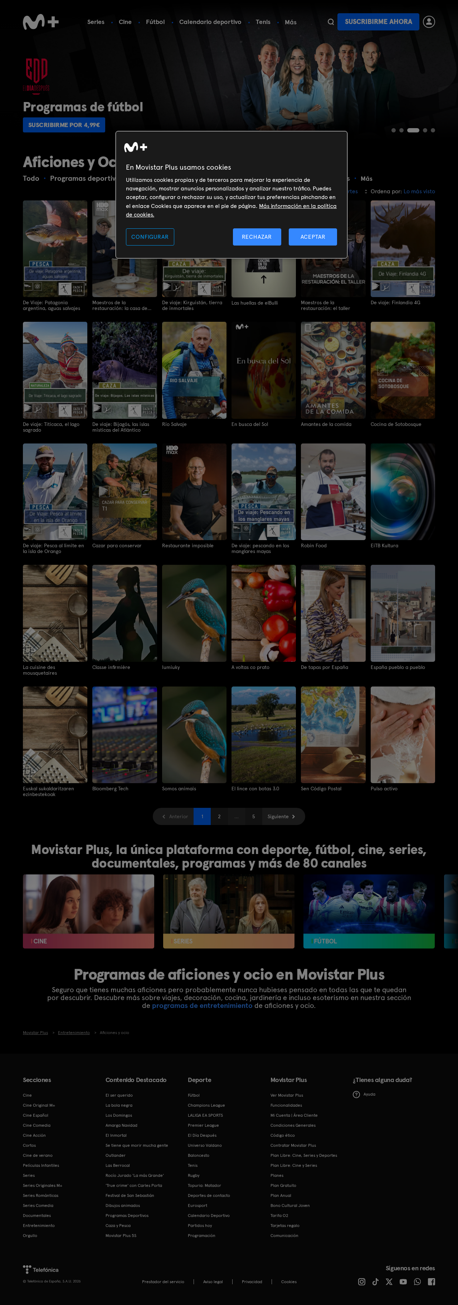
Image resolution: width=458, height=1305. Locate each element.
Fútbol (155, 21)
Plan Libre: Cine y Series (294, 1165)
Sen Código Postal (321, 788)
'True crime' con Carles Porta (134, 1185)
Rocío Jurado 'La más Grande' (135, 1175)
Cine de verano (38, 1155)
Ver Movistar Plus (287, 1095)
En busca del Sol (250, 424)
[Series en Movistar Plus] (228, 911)
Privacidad (252, 1281)
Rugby (193, 1175)
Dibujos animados (123, 1205)
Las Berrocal (118, 1165)
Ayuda (369, 1094)
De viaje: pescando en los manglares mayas (260, 548)
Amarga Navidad (121, 1125)
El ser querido (119, 1095)
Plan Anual (281, 1195)
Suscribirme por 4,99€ (64, 124)
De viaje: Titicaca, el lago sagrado (51, 427)
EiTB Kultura (384, 545)
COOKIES (289, 1281)
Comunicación (284, 1235)
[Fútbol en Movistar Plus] (369, 911)
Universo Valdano (205, 1145)
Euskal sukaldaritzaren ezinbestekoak (48, 791)
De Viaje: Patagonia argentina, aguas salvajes (51, 305)
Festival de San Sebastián (130, 1195)
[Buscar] (331, 22)
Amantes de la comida (326, 424)
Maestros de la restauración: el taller (325, 305)
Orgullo (30, 1235)
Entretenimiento (39, 1225)
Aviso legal (213, 1281)
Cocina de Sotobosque (396, 424)
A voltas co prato (250, 667)
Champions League (206, 1105)
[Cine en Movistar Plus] (88, 911)
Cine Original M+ (39, 1105)
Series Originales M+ (42, 1185)
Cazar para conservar (117, 545)
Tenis (263, 21)
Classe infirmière (111, 667)
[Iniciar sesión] (429, 22)
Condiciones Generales (293, 1125)
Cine (125, 21)
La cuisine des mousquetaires (40, 670)
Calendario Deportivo (209, 1215)
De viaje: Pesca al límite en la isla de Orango (53, 548)
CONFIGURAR (150, 236)
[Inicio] (41, 22)
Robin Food (314, 545)
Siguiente (278, 816)
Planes (277, 1175)
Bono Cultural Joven (290, 1205)
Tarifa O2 (279, 1215)
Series (95, 21)
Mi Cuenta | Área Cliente (294, 1115)
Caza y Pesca (118, 1225)
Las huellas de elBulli (255, 303)
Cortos (29, 1145)
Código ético (283, 1135)
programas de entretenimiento (202, 1005)
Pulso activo (384, 788)
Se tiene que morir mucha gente (137, 1145)
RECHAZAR (257, 236)
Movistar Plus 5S (121, 1235)
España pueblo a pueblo (398, 667)
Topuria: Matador (204, 1185)
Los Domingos (119, 1115)
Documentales (37, 1215)
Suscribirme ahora (378, 22)
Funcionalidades (286, 1105)
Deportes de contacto (209, 1195)
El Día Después (202, 1135)
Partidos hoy (200, 1225)
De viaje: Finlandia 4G (395, 302)
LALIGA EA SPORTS (205, 1115)
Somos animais (179, 788)
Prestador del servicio (163, 1281)
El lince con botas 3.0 (255, 788)
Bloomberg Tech (110, 788)
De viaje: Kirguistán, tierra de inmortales (192, 305)
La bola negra (119, 1105)
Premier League (203, 1125)
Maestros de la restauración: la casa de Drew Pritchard (119, 305)
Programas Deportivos (127, 1215)
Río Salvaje (174, 424)
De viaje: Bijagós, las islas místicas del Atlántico (120, 427)
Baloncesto (198, 1155)
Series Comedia (38, 1205)
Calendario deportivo (210, 21)
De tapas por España (324, 667)
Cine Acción (34, 1135)
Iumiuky (171, 667)
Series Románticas (40, 1195)
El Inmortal (116, 1135)
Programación (201, 1235)
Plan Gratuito (283, 1185)
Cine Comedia (36, 1125)
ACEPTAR (313, 236)
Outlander (116, 1155)
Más (291, 22)
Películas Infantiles (41, 1165)
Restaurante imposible (188, 545)
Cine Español (35, 1115)
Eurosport (197, 1205)
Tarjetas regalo (285, 1225)
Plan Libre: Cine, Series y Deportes (304, 1155)
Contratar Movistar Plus (293, 1145)
